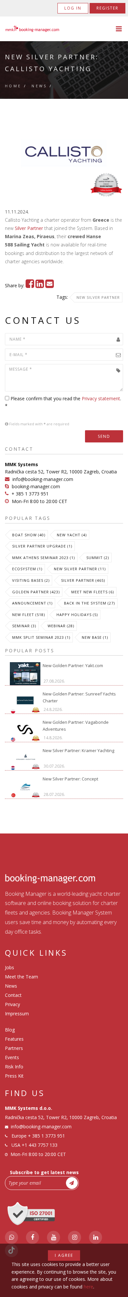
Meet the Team (21, 976)
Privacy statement (101, 398)
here (88, 1286)
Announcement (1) (32, 603)
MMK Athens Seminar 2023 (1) (43, 557)
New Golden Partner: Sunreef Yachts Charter (79, 697)
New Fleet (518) (28, 614)
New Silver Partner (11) (80, 568)
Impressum (17, 1013)
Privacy (12, 1004)
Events (12, 1057)
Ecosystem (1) (27, 568)
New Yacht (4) (72, 534)
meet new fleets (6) (92, 591)
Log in (72, 8)
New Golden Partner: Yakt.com (73, 665)
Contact (13, 995)
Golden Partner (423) (36, 591)
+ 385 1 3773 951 (30, 494)
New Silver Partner (98, 297)
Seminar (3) (24, 625)
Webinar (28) (61, 625)
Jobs (9, 967)
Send (104, 436)
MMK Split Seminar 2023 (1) (41, 637)
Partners (14, 1048)
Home (13, 85)
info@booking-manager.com (42, 479)
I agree (64, 1255)
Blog (10, 1030)
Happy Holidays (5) (77, 614)
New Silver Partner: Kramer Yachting (78, 750)
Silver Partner (29, 228)
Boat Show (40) (28, 534)
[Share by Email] (49, 285)
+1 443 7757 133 (39, 1145)
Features (14, 1039)
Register (107, 8)
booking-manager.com (36, 486)
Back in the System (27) (89, 603)
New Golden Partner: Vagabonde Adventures (76, 725)
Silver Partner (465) (83, 580)
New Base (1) (95, 637)
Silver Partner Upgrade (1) (42, 546)
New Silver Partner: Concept (70, 779)
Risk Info (14, 1066)
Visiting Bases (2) (31, 580)
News (39, 85)
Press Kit (14, 1076)
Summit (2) (97, 557)
